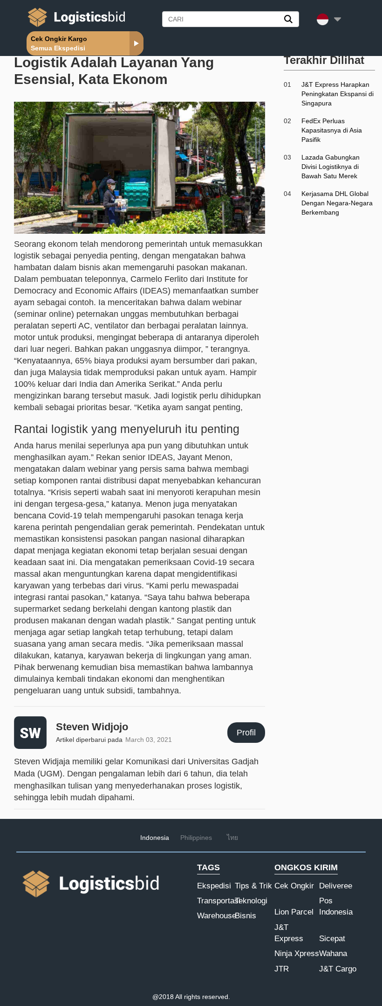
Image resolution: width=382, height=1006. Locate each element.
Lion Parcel (294, 912)
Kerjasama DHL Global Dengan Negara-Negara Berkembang (337, 203)
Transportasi (218, 900)
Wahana (333, 953)
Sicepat (332, 938)
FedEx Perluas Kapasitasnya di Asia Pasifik (331, 130)
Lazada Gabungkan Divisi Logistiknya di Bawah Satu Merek (330, 167)
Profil (246, 732)
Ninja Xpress (296, 953)
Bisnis (245, 915)
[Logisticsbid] (74, 26)
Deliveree (335, 885)
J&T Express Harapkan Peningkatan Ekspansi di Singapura (337, 94)
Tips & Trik (253, 885)
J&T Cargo (337, 968)
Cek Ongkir (294, 885)
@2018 (163, 996)
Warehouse (216, 915)
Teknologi (251, 900)
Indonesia (154, 837)
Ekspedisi (214, 885)
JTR (281, 968)
